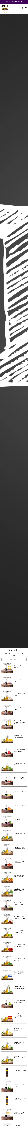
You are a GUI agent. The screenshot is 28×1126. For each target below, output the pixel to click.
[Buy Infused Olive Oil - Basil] (7, 765)
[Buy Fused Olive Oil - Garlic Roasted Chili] (7, 919)
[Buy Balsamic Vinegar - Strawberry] (7, 863)
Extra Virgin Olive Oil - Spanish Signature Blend (19, 1015)
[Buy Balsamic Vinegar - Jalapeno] (7, 1086)
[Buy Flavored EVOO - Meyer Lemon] (7, 737)
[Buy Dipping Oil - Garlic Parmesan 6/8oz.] (7, 1072)
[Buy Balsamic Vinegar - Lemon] (7, 793)
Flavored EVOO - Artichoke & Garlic (19, 1057)
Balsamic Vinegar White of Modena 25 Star (19, 722)
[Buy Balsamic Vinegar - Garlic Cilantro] (7, 905)
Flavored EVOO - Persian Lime (19, 931)
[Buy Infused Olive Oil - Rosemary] (7, 835)
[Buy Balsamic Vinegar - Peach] (7, 807)
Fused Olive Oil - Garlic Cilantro (19, 1043)
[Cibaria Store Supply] (4, 8)
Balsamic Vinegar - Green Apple (20, 1001)
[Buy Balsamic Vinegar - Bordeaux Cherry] (7, 779)
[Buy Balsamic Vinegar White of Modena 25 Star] (7, 723)
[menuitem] (19, 8)
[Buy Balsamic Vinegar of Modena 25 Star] (7, 667)
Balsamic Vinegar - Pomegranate (20, 750)
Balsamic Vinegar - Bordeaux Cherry (20, 778)
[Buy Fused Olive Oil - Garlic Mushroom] (7, 849)
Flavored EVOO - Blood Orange (19, 875)
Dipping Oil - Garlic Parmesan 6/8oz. (20, 1071)
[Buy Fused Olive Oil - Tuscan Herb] (7, 891)
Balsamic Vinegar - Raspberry (20, 708)
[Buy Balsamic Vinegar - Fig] (7, 681)
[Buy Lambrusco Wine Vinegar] (7, 821)
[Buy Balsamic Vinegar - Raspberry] (7, 709)
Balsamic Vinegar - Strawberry (20, 861)
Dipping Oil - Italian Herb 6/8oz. (20, 1099)
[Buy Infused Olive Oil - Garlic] (7, 695)
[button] (19, 8)
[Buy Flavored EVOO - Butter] (7, 1030)
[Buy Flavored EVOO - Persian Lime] (7, 932)
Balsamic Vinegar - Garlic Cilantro (20, 903)
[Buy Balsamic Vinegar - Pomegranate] (7, 751)
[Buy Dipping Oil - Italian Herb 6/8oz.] (7, 1100)
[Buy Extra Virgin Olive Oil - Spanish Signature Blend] (7, 1016)
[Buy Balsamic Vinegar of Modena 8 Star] (7, 1114)
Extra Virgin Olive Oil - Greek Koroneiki (19, 973)
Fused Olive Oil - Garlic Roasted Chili (20, 917)
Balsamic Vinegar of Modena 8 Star (20, 1112)
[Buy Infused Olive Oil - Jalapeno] (7, 960)
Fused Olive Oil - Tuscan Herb (19, 889)
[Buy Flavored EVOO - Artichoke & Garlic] (7, 1058)
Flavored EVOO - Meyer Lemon (19, 736)
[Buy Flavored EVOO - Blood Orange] (7, 877)
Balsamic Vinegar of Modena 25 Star (20, 666)
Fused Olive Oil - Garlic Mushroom (19, 847)
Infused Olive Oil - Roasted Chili (20, 945)
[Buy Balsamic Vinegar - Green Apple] (7, 1002)
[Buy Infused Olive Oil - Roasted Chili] (7, 946)
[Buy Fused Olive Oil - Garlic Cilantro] (7, 1044)
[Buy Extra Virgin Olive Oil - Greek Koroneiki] (7, 974)
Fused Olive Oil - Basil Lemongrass (19, 987)
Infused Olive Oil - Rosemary (20, 834)
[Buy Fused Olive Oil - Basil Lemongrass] (7, 988)
